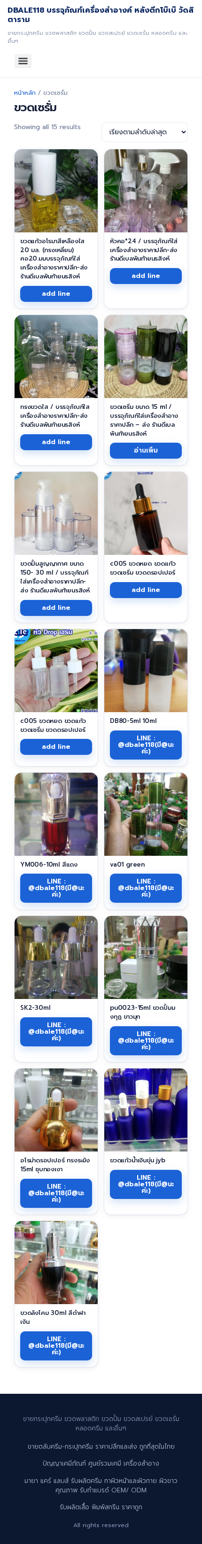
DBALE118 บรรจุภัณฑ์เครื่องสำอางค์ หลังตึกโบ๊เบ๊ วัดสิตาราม (101, 15)
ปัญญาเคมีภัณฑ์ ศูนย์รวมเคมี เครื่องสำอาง (101, 1463)
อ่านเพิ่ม (146, 450)
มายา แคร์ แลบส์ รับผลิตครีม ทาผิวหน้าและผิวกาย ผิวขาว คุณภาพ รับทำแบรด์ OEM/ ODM (101, 1485)
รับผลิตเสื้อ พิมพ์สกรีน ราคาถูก (101, 1507)
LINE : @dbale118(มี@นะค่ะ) (146, 744)
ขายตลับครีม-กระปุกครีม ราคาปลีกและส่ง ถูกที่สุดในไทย (101, 1447)
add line (56, 294)
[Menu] (23, 61)
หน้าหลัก (25, 92)
